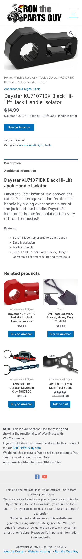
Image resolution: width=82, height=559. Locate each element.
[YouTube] (44, 476)
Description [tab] (12, 163)
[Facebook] (37, 476)
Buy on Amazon (19, 127)
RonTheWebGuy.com (27, 448)
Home (8, 77)
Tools (42, 77)
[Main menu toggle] (73, 13)
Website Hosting (39, 551)
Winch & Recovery (25, 77)
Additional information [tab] (20, 170)
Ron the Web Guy (66, 551)
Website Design (14, 551)
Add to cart (60, 404)
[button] (71, 33)
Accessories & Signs (18, 89)
